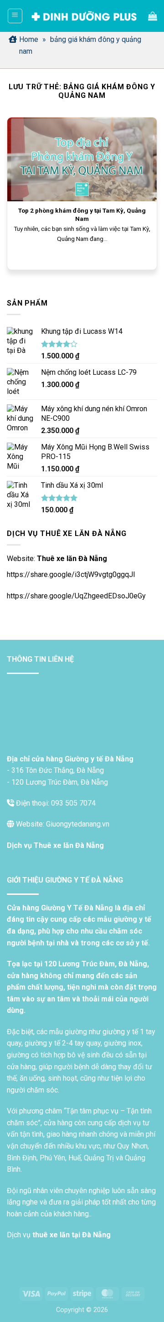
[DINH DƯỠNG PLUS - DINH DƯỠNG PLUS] (84, 16)
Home (28, 39)
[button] (15, 16)
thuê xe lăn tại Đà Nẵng (71, 1234)
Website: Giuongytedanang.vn (61, 824)
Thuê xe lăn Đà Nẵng (72, 558)
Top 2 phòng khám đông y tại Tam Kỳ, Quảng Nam (82, 214)
